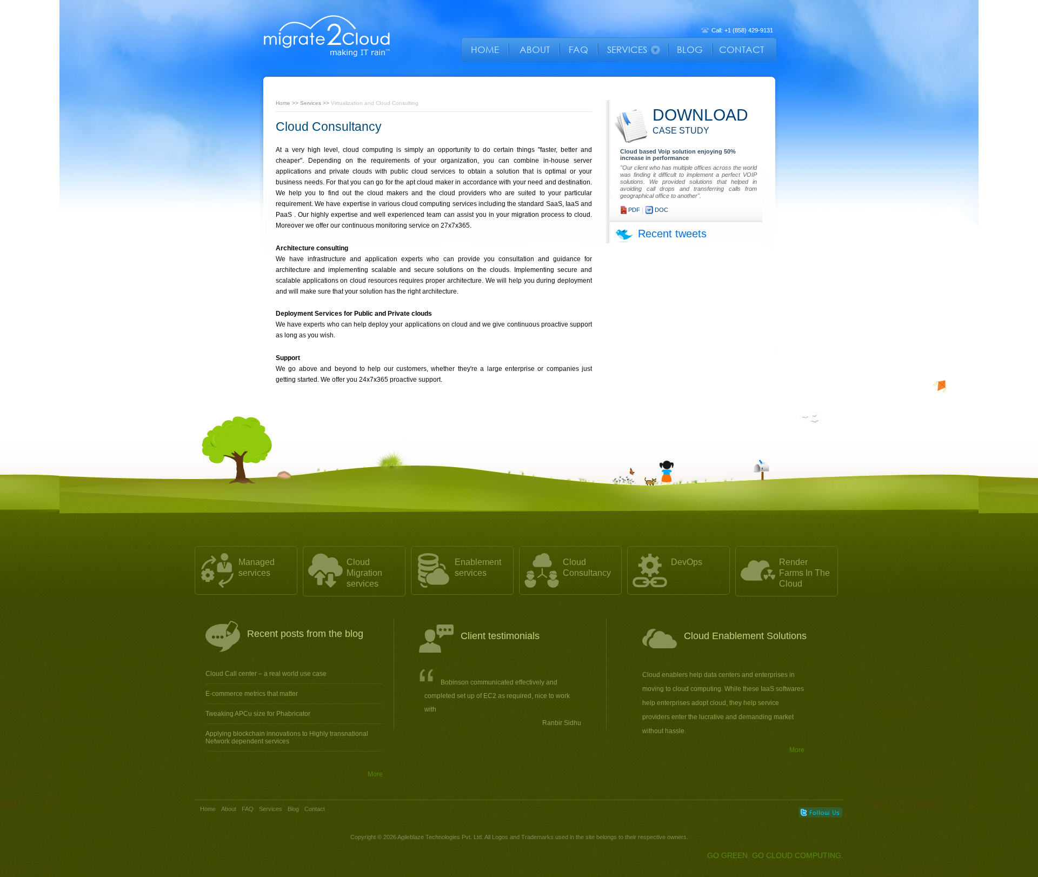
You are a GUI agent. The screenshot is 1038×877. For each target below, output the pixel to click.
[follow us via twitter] (820, 812)
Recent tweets (672, 234)
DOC (661, 210)
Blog (293, 809)
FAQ (248, 809)
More (375, 774)
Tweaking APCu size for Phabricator (257, 713)
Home (283, 103)
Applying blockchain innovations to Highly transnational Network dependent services (286, 737)
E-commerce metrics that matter (251, 693)
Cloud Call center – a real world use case (266, 673)
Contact (314, 809)
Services (310, 103)
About (228, 809)
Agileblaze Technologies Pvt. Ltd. (440, 837)
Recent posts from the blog (305, 633)
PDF (634, 210)
